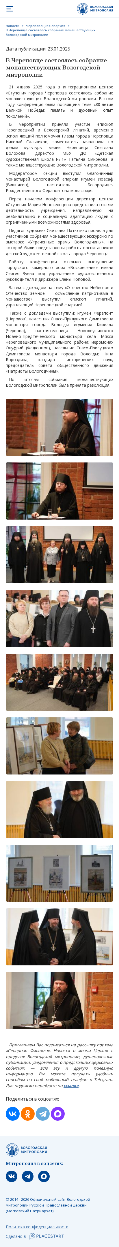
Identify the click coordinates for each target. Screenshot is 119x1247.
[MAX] (58, 1114)
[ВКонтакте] (13, 1114)
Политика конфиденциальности (37, 1226)
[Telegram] (43, 1114)
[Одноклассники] (28, 1114)
